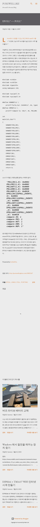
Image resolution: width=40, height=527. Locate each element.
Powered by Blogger (21, 519)
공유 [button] (33, 282)
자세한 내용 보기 (32, 432)
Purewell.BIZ (10, 3)
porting (24, 282)
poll (18, 282)
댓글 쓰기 (10, 432)
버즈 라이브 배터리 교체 (15, 410)
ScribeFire (13, 262)
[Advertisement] (20, 357)
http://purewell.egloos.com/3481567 (21, 273)
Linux (13, 282)
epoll (8, 282)
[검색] (31, 3)
